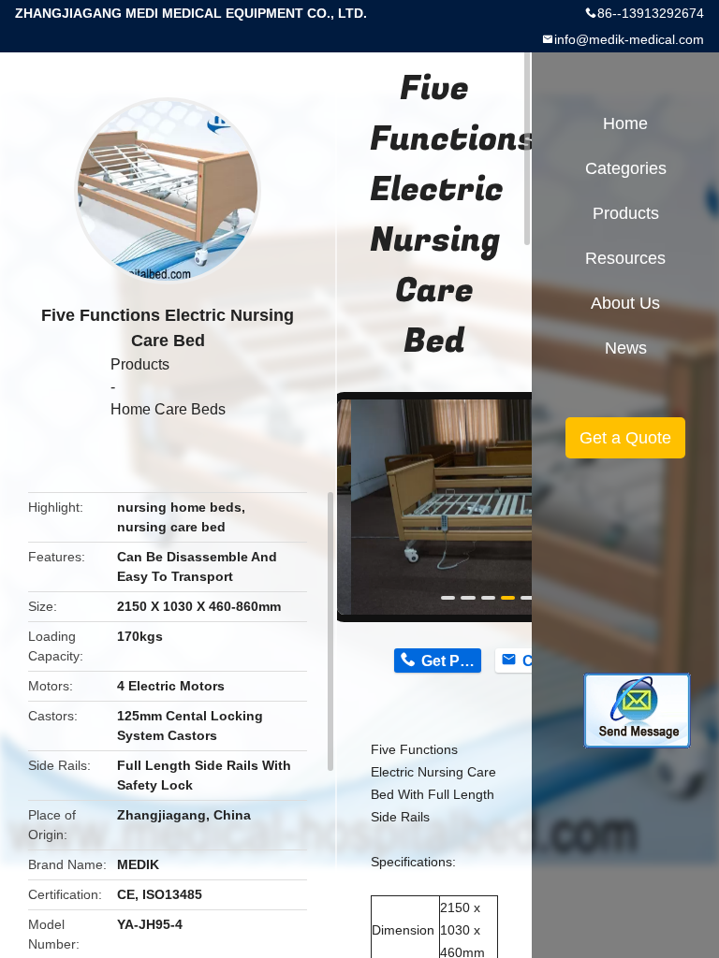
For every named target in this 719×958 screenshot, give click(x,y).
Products (139, 364)
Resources (625, 258)
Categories (626, 168)
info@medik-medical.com (629, 39)
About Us (625, 303)
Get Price (450, 661)
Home (625, 123)
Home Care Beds (168, 409)
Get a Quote (625, 437)
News (626, 348)
